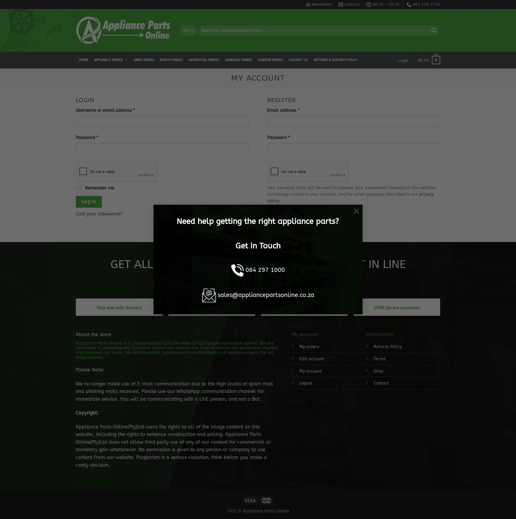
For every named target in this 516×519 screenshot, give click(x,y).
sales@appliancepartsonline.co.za (266, 295)
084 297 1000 (265, 270)
